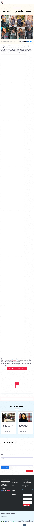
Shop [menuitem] (12, 495)
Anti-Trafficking (17, 8)
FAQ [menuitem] (23, 483)
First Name (25, 493)
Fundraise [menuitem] (13, 485)
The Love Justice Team (5, 41)
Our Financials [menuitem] (14, 494)
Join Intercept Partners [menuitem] (15, 491)
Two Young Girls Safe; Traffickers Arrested (7, 426)
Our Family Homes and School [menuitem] (26, 482)
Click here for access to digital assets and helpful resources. (13, 359)
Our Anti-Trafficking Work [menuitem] (26, 481)
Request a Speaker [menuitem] (25, 486)
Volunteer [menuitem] (13, 483)
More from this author (16, 377)
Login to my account (6, 482)
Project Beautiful (13, 360)
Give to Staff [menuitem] (13, 490)
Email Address (25, 500)
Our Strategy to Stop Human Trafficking (23, 426)
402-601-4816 (19, 513)
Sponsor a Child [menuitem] (14, 493)
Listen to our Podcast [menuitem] (25, 485)
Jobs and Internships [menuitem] (15, 482)
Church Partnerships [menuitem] (14, 481)
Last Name (25, 497)
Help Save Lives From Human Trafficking (17, 368)
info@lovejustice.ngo (4, 516)
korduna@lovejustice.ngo (4, 485)
